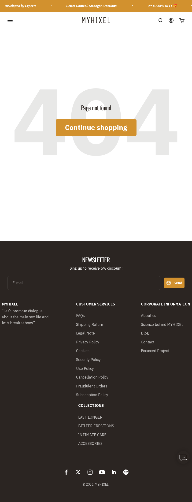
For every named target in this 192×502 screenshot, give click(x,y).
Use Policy (85, 368)
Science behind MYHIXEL (162, 324)
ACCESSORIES (90, 443)
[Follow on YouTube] (102, 472)
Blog (145, 333)
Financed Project (155, 350)
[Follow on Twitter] (78, 472)
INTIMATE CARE (92, 434)
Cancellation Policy (92, 377)
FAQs (80, 315)
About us (148, 315)
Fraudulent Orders (91, 386)
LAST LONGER (90, 417)
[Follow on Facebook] (66, 472)
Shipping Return (89, 324)
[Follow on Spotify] (126, 472)
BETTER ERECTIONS (96, 426)
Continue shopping (96, 127)
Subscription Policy (92, 394)
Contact (147, 342)
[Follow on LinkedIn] (114, 472)
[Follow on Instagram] (90, 472)
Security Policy (88, 359)
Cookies (82, 350)
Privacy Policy (87, 342)
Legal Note (85, 333)
